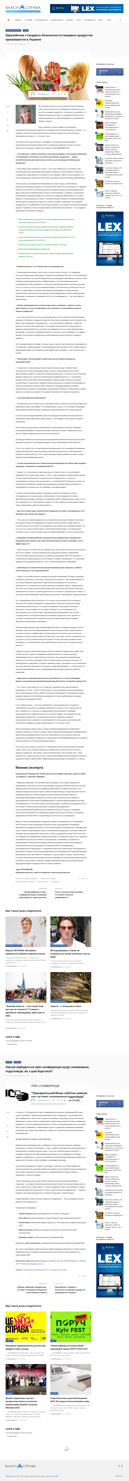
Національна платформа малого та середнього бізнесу (45, 1270)
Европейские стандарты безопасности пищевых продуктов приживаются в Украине (70, 1290)
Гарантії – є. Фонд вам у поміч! (65, 1006)
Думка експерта (57, 20)
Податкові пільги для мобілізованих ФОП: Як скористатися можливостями (69, 1400)
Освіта (78, 20)
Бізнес (9, 1062)
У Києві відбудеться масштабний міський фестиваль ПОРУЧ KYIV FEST (113, 137)
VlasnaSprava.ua (11, 1476)
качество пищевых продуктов (25, 881)
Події (53, 1341)
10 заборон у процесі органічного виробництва (114, 182)
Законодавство (41, 20)
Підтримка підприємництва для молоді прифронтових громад (112, 104)
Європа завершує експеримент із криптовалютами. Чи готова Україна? (112, 126)
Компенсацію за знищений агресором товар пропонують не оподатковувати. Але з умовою (113, 91)
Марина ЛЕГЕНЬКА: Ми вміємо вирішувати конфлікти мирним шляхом (25, 952)
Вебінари (69, 20)
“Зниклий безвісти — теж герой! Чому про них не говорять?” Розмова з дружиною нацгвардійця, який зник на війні (25, 1011)
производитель (43, 881)
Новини (17, 20)
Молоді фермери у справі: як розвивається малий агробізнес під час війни (70, 953)
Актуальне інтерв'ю (13, 30)
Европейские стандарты (48, 878)
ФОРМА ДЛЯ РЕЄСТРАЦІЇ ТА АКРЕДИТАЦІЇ (33, 1139)
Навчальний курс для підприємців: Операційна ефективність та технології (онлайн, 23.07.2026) (114, 115)
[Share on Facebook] (8, 120)
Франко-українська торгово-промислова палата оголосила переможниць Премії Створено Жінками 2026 (113, 149)
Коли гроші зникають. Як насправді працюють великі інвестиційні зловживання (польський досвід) (113, 172)
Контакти (119, 1476)
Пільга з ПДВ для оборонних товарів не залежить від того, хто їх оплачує (113, 194)
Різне (100, 20)
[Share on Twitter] (8, 125)
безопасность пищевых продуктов (27, 878)
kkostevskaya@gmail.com (34, 1264)
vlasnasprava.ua (43, 94)
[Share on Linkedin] (8, 130)
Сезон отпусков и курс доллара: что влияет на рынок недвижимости (69, 894)
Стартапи (28, 20)
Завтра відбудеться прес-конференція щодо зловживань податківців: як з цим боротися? (33, 894)
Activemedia (54, 1476)
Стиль (109, 20)
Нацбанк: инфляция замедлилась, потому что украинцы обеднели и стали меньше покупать (32, 1290)
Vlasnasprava (12, 966)
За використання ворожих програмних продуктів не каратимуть (114, 160)
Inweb (36, 1476)
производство (55, 881)
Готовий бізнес (89, 20)
